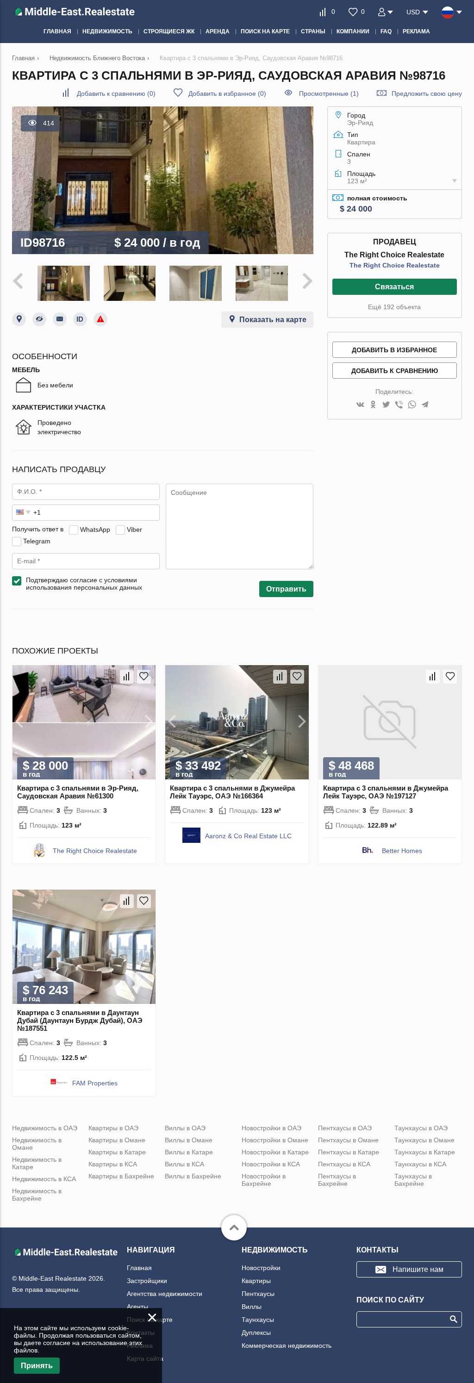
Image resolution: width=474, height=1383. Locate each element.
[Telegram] (425, 405)
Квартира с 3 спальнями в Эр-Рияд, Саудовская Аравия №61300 (77, 792)
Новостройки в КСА (271, 1164)
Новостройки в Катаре (275, 1152)
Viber (134, 529)
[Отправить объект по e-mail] (60, 319)
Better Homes (402, 850)
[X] (386, 405)
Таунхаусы (258, 1319)
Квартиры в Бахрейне (121, 1176)
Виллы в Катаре (189, 1152)
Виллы (252, 1306)
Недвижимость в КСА (44, 1179)
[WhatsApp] (412, 405)
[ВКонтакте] (360, 405)
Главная (139, 1267)
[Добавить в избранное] (144, 677)
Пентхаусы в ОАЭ (345, 1128)
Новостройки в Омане (275, 1140)
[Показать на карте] (19, 319)
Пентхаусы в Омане (348, 1140)
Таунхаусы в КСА (420, 1164)
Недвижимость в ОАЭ (44, 1128)
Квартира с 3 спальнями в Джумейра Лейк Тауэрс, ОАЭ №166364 (232, 792)
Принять (37, 1366)
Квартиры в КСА (112, 1164)
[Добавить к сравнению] (127, 677)
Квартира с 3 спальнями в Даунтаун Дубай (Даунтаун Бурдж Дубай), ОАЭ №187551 (80, 1020)
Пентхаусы (258, 1293)
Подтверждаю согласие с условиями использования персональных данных (84, 583)
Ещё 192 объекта (394, 307)
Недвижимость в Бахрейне (37, 1194)
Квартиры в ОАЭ (113, 1128)
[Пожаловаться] (100, 319)
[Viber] (399, 405)
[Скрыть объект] (39, 319)
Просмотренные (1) (329, 93)
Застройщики (147, 1280)
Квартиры (256, 1280)
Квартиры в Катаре (117, 1152)
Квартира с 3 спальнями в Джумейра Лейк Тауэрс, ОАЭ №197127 (385, 792)
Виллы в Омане (188, 1140)
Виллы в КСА (184, 1164)
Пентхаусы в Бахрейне (337, 1179)
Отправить (286, 589)
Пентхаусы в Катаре (348, 1152)
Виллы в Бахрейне (193, 1176)
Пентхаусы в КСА (344, 1164)
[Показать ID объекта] (80, 319)
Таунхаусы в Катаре (424, 1152)
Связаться (394, 287)
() (116, 93)
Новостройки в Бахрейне (264, 1179)
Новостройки (261, 1267)
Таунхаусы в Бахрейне (413, 1179)
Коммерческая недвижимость (286, 1345)
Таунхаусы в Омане (424, 1140)
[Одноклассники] (373, 405)
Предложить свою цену (427, 93)
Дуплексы (256, 1332)
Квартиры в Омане (116, 1140)
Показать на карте (272, 320)
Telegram (36, 540)
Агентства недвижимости (164, 1293)
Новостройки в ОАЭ (271, 1128)
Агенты (137, 1306)
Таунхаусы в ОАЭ (421, 1128)
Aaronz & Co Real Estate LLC (248, 836)
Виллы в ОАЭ (185, 1128)
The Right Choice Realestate (394, 265)
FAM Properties (95, 1083)
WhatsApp (95, 529)
